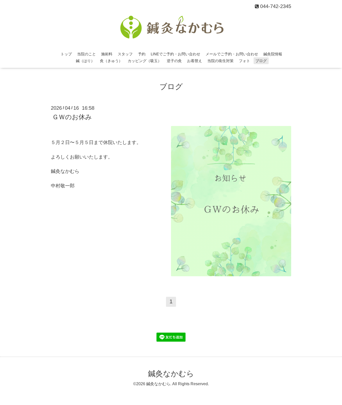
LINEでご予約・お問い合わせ (175, 54)
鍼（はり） (85, 61)
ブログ (261, 61)
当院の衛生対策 (220, 61)
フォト (244, 61)
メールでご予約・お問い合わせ (232, 54)
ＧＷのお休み (72, 116)
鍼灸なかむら (171, 373)
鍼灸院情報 (272, 54)
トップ (66, 54)
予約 (141, 54)
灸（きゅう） (111, 61)
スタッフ (125, 54)
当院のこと (86, 54)
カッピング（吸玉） (144, 61)
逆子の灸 (174, 61)
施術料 (106, 54)
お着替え (194, 61)
